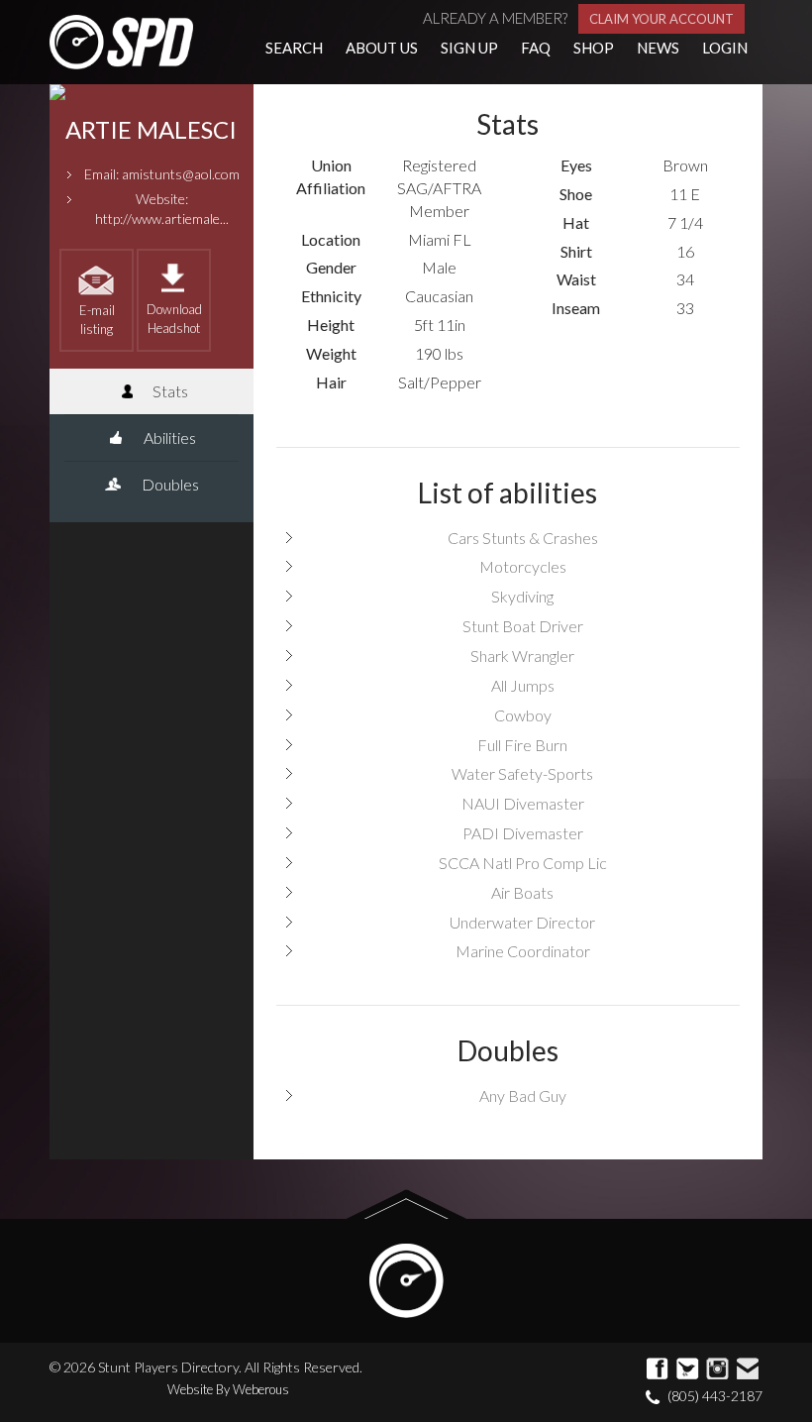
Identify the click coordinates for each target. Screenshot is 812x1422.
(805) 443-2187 (714, 1395)
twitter (688, 1369)
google (718, 1369)
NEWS (658, 47)
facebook (658, 1369)
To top (406, 1204)
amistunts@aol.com (181, 173)
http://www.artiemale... (162, 218)
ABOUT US (382, 47)
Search (294, 47)
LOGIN (725, 47)
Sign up (469, 47)
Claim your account (661, 19)
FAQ (536, 47)
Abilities (168, 437)
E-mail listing (97, 319)
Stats (169, 391)
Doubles (169, 484)
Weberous (261, 1389)
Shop (593, 47)
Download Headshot (174, 318)
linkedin (748, 1369)
